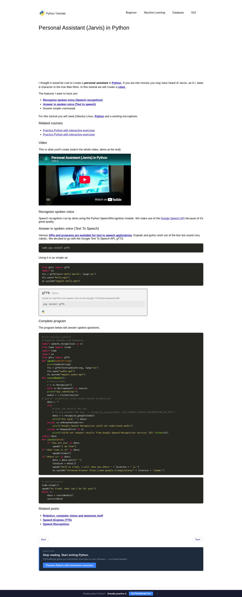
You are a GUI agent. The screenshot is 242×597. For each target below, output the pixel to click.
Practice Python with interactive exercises (69, 130)
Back (43, 539)
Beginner (131, 12)
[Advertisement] (121, 56)
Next (197, 539)
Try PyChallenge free (141, 593)
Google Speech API (173, 218)
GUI (193, 12)
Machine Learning (154, 12)
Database (178, 12)
